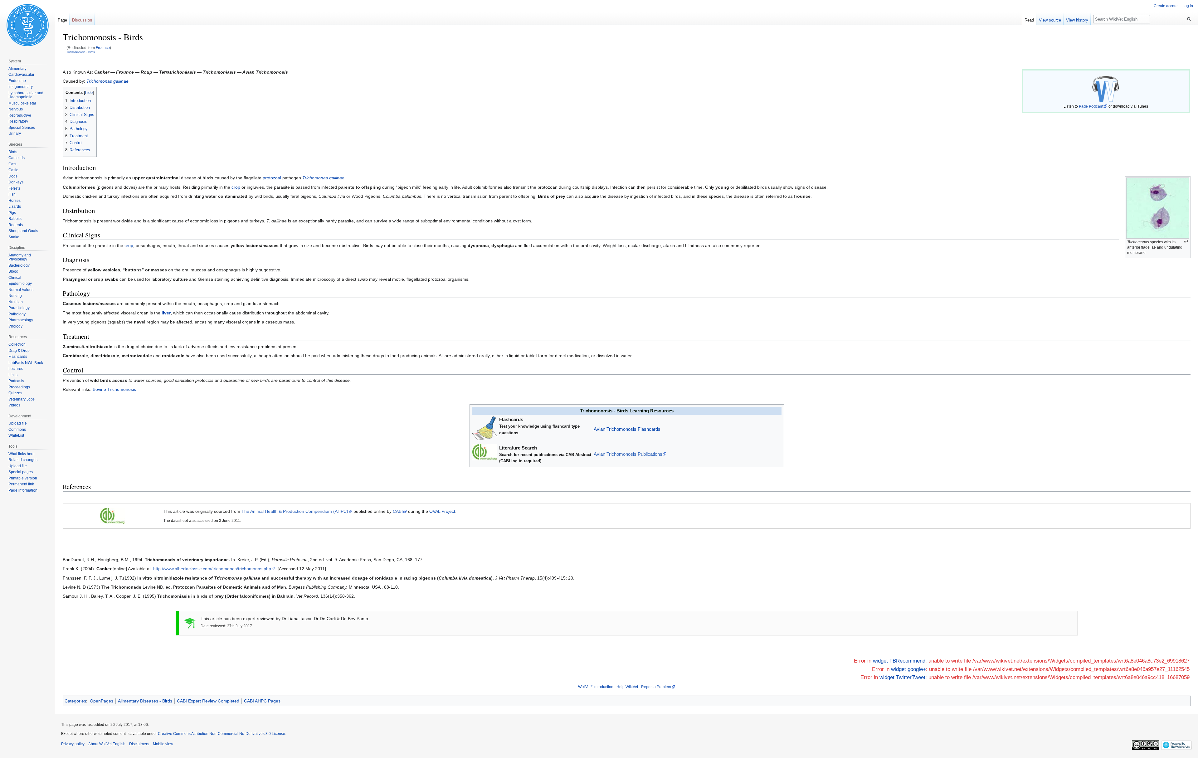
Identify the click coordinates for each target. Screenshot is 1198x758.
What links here (21, 454)
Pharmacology (20, 320)
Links (12, 375)
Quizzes (15, 393)
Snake (13, 237)
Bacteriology (19, 265)
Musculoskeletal (22, 103)
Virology (15, 326)
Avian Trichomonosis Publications (628, 454)
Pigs (12, 213)
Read (1029, 20)
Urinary (14, 133)
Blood (13, 271)
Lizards (14, 206)
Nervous (15, 109)
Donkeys (15, 182)
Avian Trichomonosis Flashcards (627, 429)
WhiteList (16, 435)
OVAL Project (442, 511)
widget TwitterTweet (902, 677)
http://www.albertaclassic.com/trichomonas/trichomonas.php (212, 568)
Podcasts (16, 381)
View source (1050, 20)
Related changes (22, 460)
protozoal (272, 177)
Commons (17, 429)
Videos (14, 405)
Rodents (15, 225)
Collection (17, 344)
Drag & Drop (19, 350)
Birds (12, 152)
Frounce (103, 48)
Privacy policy (73, 744)
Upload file (17, 423)
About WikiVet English (106, 744)
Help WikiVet (627, 687)
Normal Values (20, 290)
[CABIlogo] (112, 515)
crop (235, 187)
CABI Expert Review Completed (208, 700)
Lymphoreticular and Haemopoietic (25, 95)
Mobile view (163, 744)
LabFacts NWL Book (25, 363)
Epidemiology (20, 283)
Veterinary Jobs (21, 399)
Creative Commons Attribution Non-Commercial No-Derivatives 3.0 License (221, 733)
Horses (14, 200)
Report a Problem (656, 687)
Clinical (14, 277)
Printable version (22, 478)
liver (166, 312)
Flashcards (17, 356)
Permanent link (21, 484)
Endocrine (17, 81)
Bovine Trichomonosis (114, 389)
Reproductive (19, 115)
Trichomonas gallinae (107, 81)
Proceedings (19, 387)
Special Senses (21, 127)
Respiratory (18, 121)
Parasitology (19, 308)
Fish (12, 194)
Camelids (16, 158)
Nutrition (15, 302)
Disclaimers (139, 744)
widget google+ (908, 669)
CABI (398, 511)
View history (1077, 20)
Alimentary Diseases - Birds (145, 700)
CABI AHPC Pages (262, 700)
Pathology (17, 314)
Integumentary (20, 87)
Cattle (13, 170)
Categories (75, 700)
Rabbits (15, 218)
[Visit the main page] (27, 25)
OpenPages (101, 700)
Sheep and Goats (23, 231)
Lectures (15, 369)
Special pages (20, 472)
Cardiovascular (21, 74)
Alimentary (17, 68)
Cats (12, 164)
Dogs (12, 176)
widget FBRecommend (899, 661)
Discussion (82, 20)
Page (62, 20)
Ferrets (14, 188)
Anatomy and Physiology (19, 257)
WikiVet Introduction (595, 687)
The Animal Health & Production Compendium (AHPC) (294, 511)
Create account (1167, 6)
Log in (1187, 6)
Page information (22, 490)
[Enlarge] (1186, 241)
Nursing (15, 296)
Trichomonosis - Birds (80, 52)
